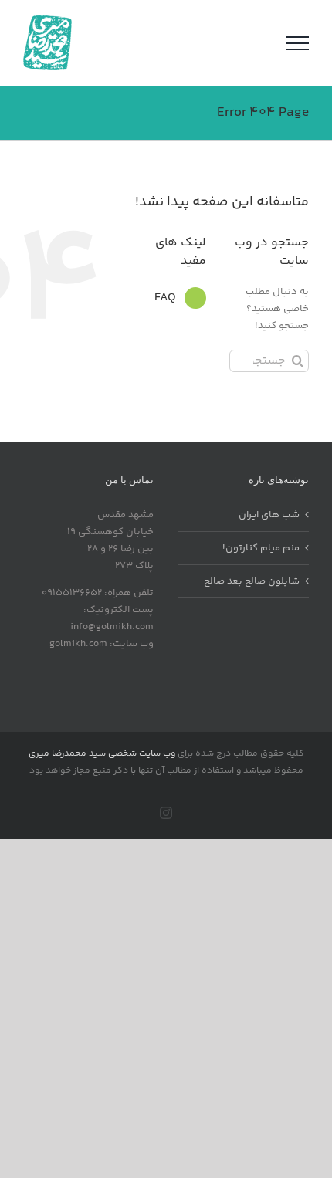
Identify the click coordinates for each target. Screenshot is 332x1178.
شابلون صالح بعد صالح (252, 581)
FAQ (165, 297)
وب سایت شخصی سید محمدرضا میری (102, 753)
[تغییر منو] (297, 43)
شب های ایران (269, 515)
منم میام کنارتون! (261, 548)
